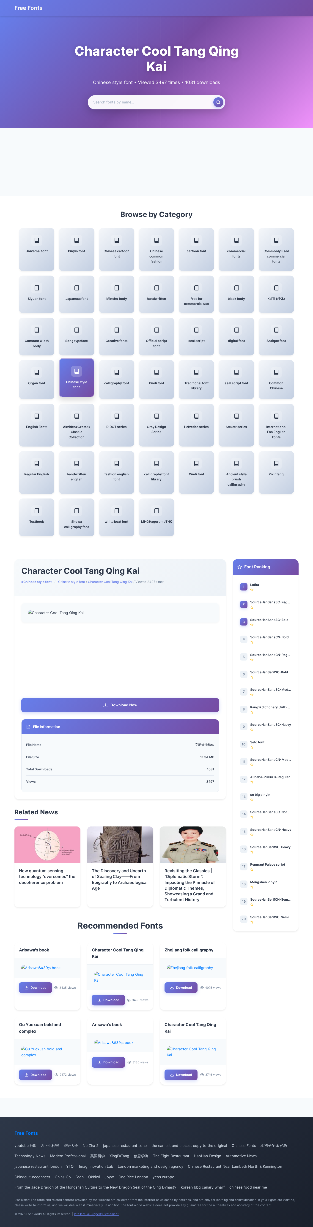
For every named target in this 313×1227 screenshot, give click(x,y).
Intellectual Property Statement (96, 1214)
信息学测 (141, 1156)
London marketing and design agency (150, 1166)
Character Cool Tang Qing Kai (110, 582)
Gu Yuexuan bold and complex (40, 1028)
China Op (63, 1177)
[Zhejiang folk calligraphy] (193, 968)
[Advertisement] (156, 162)
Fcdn (79, 1177)
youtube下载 (25, 1145)
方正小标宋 (50, 1145)
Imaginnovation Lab (96, 1166)
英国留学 (97, 1156)
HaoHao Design (207, 1156)
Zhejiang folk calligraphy (189, 950)
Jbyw (109, 1177)
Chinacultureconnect (32, 1177)
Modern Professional (68, 1156)
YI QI (70, 1166)
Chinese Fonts (244, 1145)
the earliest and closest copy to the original (189, 1145)
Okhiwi (94, 1177)
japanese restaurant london (38, 1166)
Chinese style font (71, 582)
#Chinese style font (36, 582)
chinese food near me (248, 1187)
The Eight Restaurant (171, 1156)
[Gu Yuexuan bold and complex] (47, 1052)
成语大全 (70, 1145)
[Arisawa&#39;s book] (47, 968)
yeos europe (163, 1177)
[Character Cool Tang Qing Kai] (120, 977)
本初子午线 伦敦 (274, 1145)
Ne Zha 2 (91, 1145)
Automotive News (241, 1156)
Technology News (29, 1156)
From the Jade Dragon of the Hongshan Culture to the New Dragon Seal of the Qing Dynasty (95, 1187)
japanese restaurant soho (125, 1145)
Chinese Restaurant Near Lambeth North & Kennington (235, 1166)
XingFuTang (119, 1156)
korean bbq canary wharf (203, 1187)
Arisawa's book (34, 950)
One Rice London (133, 1177)
